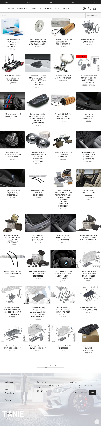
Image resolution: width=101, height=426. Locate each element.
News (7, 386)
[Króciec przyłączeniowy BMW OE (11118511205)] (37, 333)
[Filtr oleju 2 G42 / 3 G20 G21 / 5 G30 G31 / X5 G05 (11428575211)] (63, 101)
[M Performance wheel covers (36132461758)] (12, 101)
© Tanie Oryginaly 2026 (12, 419)
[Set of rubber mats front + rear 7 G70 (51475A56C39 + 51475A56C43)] (88, 139)
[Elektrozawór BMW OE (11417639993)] (63, 333)
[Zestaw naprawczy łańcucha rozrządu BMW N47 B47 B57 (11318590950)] (63, 295)
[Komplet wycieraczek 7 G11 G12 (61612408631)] (12, 259)
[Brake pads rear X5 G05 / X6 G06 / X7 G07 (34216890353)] (37, 259)
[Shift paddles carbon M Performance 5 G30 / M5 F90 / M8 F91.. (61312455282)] (63, 259)
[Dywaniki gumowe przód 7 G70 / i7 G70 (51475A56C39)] (63, 223)
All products (9, 393)
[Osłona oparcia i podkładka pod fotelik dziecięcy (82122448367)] (88, 178)
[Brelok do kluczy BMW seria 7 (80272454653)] (63, 63)
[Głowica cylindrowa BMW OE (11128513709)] (12, 333)
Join (92, 392)
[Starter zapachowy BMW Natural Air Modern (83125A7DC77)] (12, 27)
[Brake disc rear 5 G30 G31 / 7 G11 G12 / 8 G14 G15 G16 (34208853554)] (37, 27)
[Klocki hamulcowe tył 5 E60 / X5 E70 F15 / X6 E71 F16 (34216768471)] (88, 223)
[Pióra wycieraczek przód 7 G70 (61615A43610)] (37, 178)
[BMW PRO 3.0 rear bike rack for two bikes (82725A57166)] (12, 63)
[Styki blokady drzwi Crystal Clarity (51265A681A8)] (12, 178)
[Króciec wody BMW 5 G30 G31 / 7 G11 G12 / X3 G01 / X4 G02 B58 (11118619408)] (88, 259)
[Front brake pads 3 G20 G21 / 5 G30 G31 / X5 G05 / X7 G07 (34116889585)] (12, 223)
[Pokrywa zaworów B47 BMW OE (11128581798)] (88, 295)
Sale (6, 2)
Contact (8, 396)
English (9, 413)
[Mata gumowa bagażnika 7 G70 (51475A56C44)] (37, 223)
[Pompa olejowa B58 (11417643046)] (88, 27)
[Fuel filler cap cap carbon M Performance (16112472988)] (12, 139)
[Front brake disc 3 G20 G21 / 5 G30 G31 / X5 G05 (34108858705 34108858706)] (88, 63)
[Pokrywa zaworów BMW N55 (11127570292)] (88, 333)
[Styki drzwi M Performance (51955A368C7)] (88, 101)
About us (8, 400)
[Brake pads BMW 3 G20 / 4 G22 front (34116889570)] (63, 139)
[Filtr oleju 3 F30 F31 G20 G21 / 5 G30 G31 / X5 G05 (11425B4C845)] (63, 27)
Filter (4, 15)
